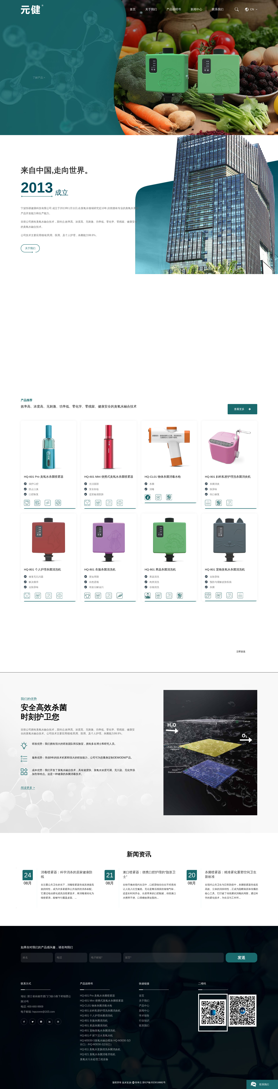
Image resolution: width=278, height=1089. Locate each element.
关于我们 (151, 9)
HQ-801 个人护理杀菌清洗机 (42, 569)
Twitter (61, 86)
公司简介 (158, 15)
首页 (133, 9)
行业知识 (157, 14)
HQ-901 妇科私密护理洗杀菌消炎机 (228, 476)
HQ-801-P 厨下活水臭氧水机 (96, 1035)
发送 (241, 957)
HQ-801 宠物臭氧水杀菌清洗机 (225, 569)
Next (247, 67)
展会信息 (202, 14)
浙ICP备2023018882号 (154, 1082)
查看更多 (239, 409)
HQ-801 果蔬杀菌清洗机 (160, 569)
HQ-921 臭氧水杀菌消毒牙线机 (97, 1054)
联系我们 (217, 9)
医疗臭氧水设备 (179, 15)
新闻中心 (196, 9)
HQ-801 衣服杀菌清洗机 (100, 569)
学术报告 (144, 1015)
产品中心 (144, 1005)
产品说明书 (174, 9)
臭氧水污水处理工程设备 (94, 1059)
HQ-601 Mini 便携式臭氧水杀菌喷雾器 (108, 476)
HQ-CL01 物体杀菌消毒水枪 (163, 476)
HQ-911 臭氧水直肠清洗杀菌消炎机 (100, 1049)
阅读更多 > (28, 787)
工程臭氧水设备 (178, 14)
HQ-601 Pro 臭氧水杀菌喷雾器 (43, 476)
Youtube (80, 86)
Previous (31, 67)
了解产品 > (39, 77)
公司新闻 (203, 15)
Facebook (42, 86)
